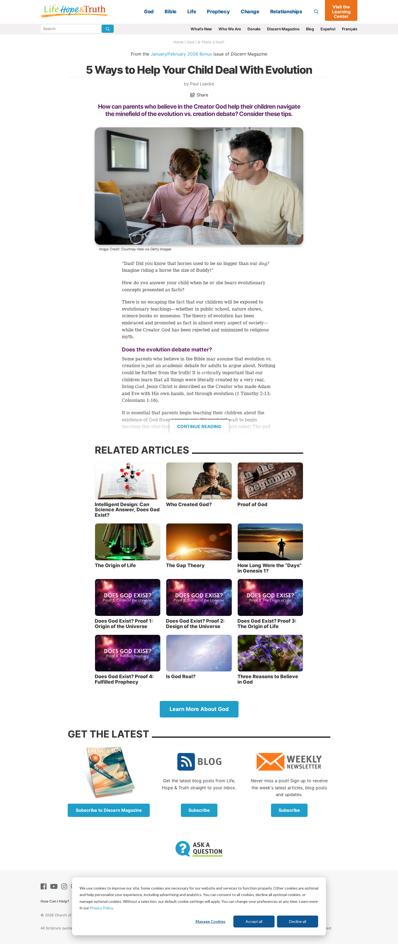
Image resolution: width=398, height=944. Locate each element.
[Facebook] (45, 886)
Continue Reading (199, 426)
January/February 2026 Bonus (181, 54)
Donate (253, 29)
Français (349, 29)
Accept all (254, 921)
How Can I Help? (55, 901)
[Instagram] (65, 886)
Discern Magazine (283, 29)
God (149, 11)
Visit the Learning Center (341, 11)
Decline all (297, 921)
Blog (310, 29)
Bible (171, 11)
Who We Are (229, 29)
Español (328, 29)
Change (250, 11)
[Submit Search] (108, 29)
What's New (201, 29)
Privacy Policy (101, 908)
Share (201, 95)
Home (179, 42)
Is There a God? (211, 42)
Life (191, 11)
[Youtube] (55, 886)
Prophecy (218, 11)
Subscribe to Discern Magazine (109, 810)
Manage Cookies (210, 921)
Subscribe (199, 810)
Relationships (286, 11)
